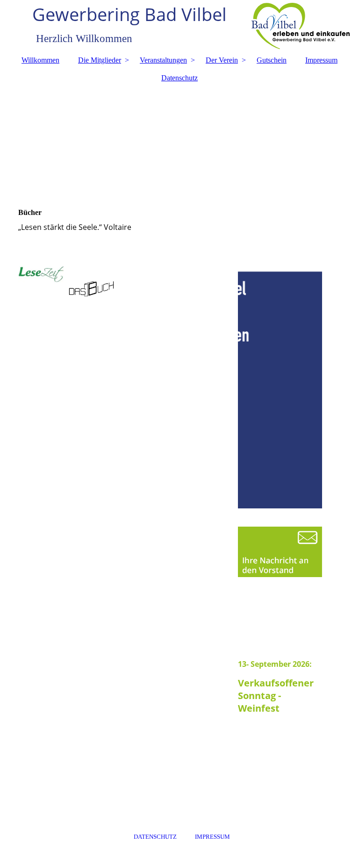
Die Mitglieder (99, 60)
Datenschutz (179, 78)
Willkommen (40, 60)
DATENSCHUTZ (155, 836)
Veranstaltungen (163, 60)
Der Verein (222, 60)
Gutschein (272, 60)
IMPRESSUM (212, 836)
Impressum (321, 60)
